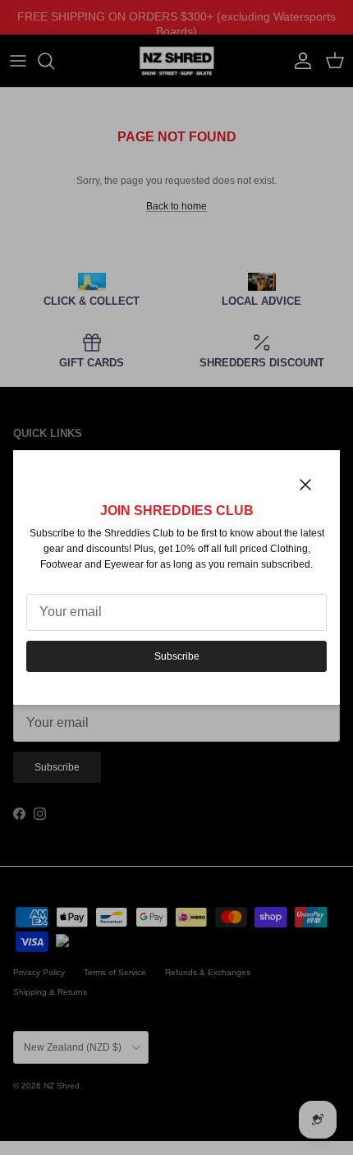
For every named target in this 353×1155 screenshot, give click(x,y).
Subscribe (176, 656)
